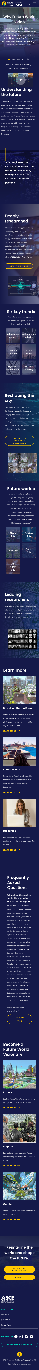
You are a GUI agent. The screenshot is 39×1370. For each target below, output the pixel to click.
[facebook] (15, 1336)
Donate (4, 1314)
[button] (13, 335)
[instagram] (21, 1336)
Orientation (12, 1000)
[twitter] (26, 1336)
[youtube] (31, 1336)
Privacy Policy (6, 1325)
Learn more (9, 731)
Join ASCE (4, 1320)
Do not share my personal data (19, 1364)
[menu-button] (34, 4)
